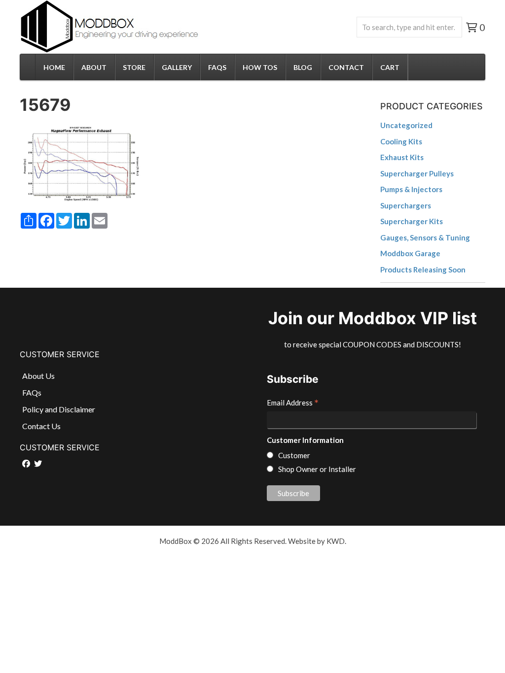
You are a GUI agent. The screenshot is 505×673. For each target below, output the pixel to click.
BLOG (302, 67)
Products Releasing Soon (423, 269)
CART (389, 67)
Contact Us (41, 426)
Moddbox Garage (410, 253)
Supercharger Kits (411, 221)
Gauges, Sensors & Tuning (425, 237)
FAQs (217, 67)
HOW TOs (260, 67)
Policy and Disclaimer (58, 409)
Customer (294, 455)
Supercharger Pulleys (417, 173)
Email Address (293, 403)
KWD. (336, 541)
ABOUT (94, 67)
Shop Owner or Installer (317, 469)
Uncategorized (406, 125)
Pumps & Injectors (411, 189)
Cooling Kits (401, 141)
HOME (54, 67)
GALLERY (177, 67)
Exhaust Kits (402, 157)
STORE (134, 67)
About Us (38, 375)
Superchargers (405, 205)
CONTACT (346, 67)
